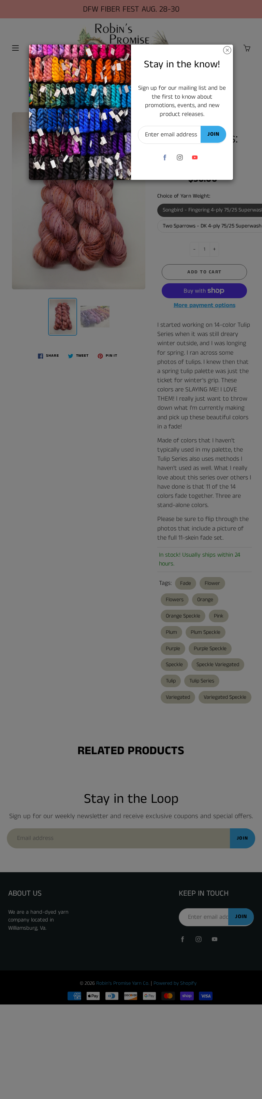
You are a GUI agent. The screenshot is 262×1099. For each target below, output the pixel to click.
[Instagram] (180, 157)
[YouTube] (195, 157)
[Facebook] (165, 157)
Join (213, 134)
